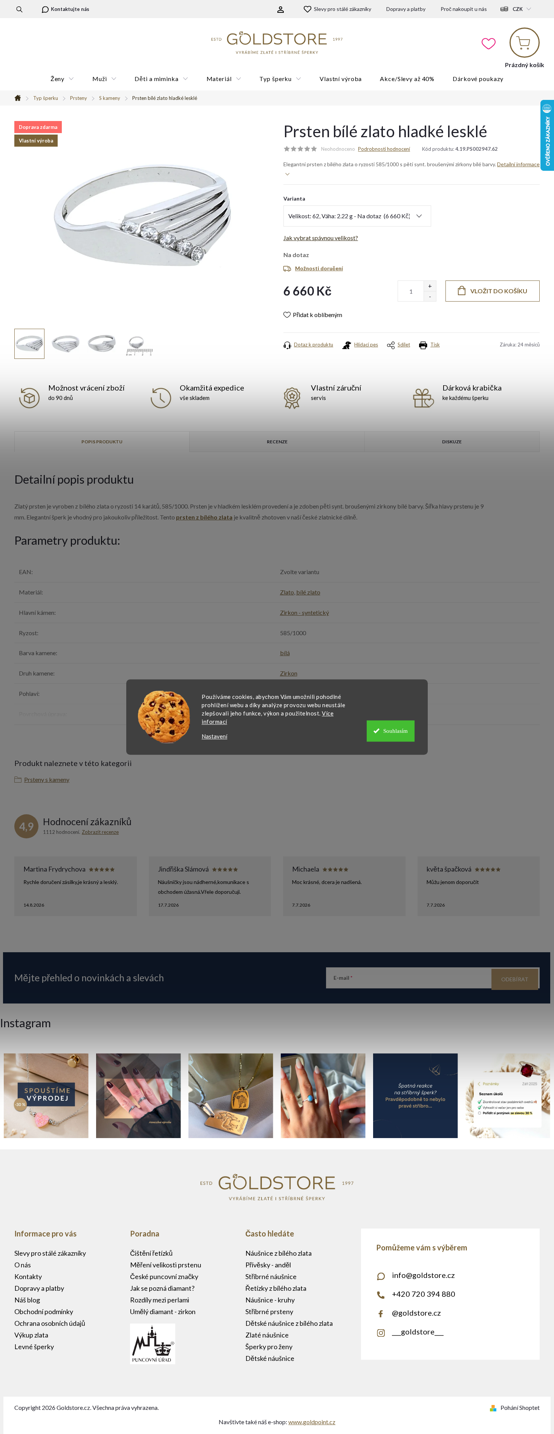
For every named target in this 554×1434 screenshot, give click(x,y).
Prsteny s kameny (46, 779)
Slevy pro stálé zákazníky (342, 9)
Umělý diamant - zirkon (163, 1311)
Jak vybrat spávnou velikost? (320, 237)
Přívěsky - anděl (268, 1265)
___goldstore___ (418, 1331)
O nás (22, 1265)
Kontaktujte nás (70, 9)
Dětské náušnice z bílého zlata (289, 1323)
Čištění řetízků (151, 1253)
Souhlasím (395, 731)
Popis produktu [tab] (101, 441)
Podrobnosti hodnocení (384, 149)
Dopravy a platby (405, 9)
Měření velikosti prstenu (165, 1265)
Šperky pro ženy (268, 1346)
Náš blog (27, 1300)
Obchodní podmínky (43, 1311)
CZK (518, 9)
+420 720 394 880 (423, 1293)
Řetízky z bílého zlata (275, 1288)
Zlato (287, 592)
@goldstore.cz (416, 1312)
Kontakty (28, 1276)
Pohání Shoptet (520, 1407)
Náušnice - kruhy (270, 1300)
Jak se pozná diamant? (162, 1288)
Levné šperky (34, 1346)
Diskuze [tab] (452, 441)
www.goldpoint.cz (311, 1421)
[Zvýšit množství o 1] (430, 286)
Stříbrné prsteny (269, 1311)
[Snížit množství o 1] (430, 296)
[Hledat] (19, 9)
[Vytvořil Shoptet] (494, 1407)
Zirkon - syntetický (304, 612)
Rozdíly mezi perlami (159, 1300)
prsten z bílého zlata (204, 517)
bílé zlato (308, 592)
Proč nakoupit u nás (464, 9)
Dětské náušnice (269, 1358)
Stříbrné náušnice (271, 1276)
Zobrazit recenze (100, 832)
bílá (285, 652)
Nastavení (214, 736)
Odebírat (514, 979)
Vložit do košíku (498, 290)
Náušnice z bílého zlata (278, 1253)
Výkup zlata (31, 1335)
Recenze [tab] (277, 441)
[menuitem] (62, 78)
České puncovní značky (164, 1276)
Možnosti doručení (319, 268)
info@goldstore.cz (423, 1274)
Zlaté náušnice (267, 1335)
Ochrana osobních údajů (49, 1323)
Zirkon (288, 673)
